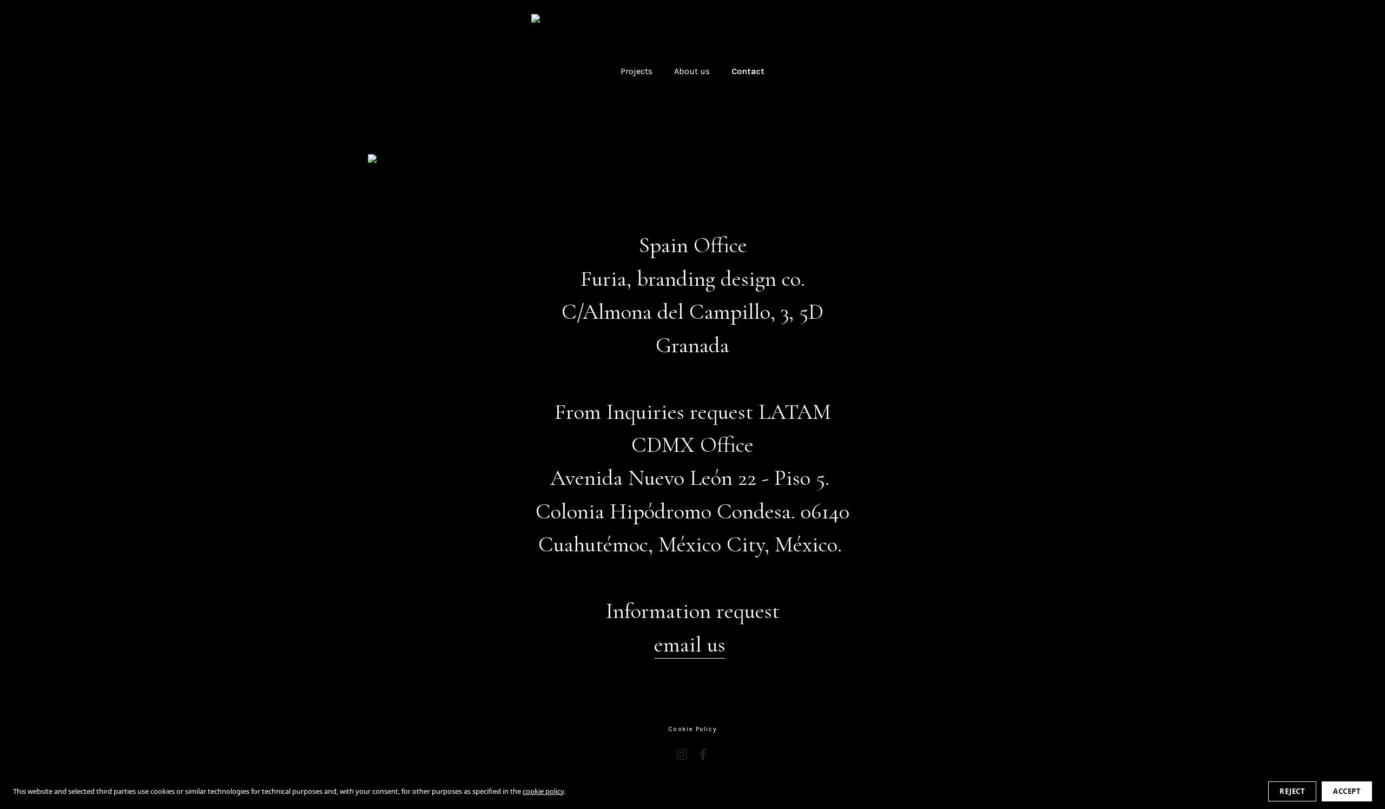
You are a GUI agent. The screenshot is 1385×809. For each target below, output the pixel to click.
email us (690, 644)
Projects (636, 71)
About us (692, 71)
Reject (1292, 791)
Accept (1347, 791)
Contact (747, 71)
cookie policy (543, 791)
